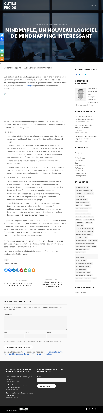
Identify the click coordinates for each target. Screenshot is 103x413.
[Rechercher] (88, 5)
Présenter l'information (84, 263)
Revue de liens (80, 173)
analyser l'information (84, 190)
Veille (94, 278)
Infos (77, 155)
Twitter (87, 278)
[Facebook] (10, 268)
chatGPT (79, 193)
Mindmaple (28, 86)
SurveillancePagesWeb (84, 275)
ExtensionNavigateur (83, 214)
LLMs (85, 237)
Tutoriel (79, 278)
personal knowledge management (83, 256)
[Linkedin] (14, 268)
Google (78, 219)
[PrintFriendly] (29, 268)
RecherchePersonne (83, 266)
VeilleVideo (80, 281)
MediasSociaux (81, 240)
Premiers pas (80, 165)
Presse (83, 260)
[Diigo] (18, 268)
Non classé (79, 160)
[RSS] (82, 74)
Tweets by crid (80, 293)
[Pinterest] (21, 268)
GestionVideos (88, 216)
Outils (77, 163)
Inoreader (79, 225)
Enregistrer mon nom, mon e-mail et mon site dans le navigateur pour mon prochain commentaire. (34, 341)
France (78, 216)
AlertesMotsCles (82, 187)
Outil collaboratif (82, 249)
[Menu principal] (95, 5)
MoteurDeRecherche (83, 246)
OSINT (94, 246)
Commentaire (8, 314)
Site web (49, 332)
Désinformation (81, 211)
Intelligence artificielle (84, 228)
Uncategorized (80, 176)
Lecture (79, 237)
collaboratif (88, 193)
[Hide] (1, 63)
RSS (88, 272)
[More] (33, 268)
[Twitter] (6, 268)
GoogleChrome (89, 219)
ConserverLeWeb (81, 199)
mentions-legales (11, 410)
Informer (89, 222)
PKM (77, 260)
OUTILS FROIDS (10, 6)
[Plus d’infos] (92, 5)
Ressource (79, 171)
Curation (79, 205)
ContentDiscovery (82, 202)
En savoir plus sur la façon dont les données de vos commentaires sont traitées (33, 353)
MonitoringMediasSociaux (85, 243)
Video (88, 281)
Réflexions (79, 168)
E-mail (27, 332)
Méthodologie (80, 158)
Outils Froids (80, 252)
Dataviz (87, 205)
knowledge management (84, 234)
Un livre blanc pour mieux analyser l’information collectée (84, 127)
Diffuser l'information (83, 208)
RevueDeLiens (80, 272)
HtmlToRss (79, 222)
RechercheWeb (81, 269)
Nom (6, 332)
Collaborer (80, 196)
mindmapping (93, 240)
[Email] (25, 268)
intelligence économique (84, 231)
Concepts (78, 153)
